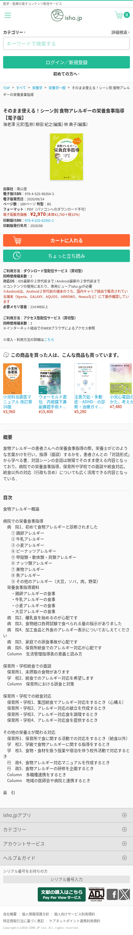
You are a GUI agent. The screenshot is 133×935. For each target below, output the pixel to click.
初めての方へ (65, 73)
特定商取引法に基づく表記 (23, 920)
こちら (49, 339)
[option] (18, 388)
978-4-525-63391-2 (39, 220)
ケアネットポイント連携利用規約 (74, 920)
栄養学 (37, 87)
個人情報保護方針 (35, 913)
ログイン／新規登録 (67, 62)
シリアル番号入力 (66, 879)
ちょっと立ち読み (66, 255)
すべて (21, 87)
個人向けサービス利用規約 (74, 913)
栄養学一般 (57, 87)
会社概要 (10, 913)
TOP (6, 87)
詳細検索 (119, 32)
